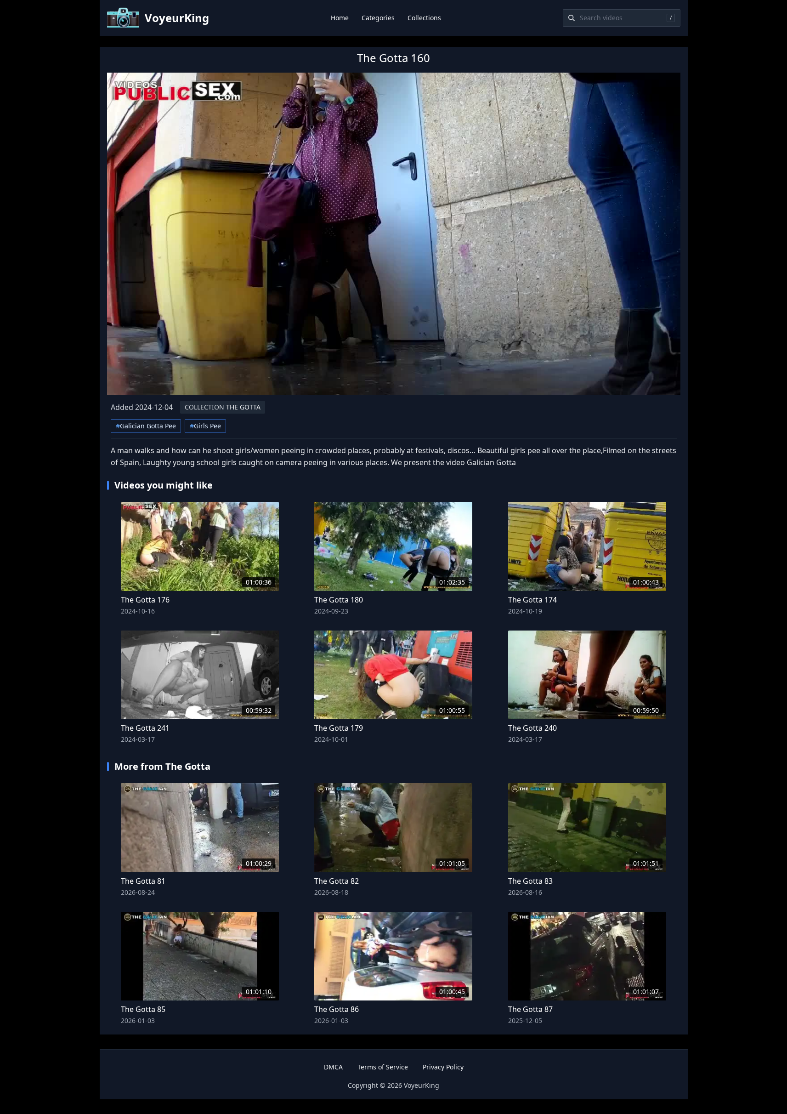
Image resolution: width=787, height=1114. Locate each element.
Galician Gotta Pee (146, 425)
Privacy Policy (443, 1067)
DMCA (333, 1067)
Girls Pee (205, 425)
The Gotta (222, 407)
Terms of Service (382, 1067)
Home (340, 17)
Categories (378, 17)
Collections (424, 17)
